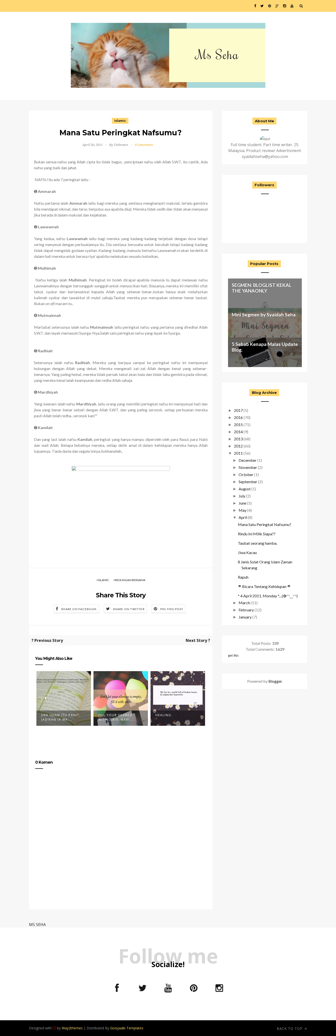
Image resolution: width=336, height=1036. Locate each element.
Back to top (290, 1028)
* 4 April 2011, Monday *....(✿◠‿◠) (268, 595)
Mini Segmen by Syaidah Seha (264, 314)
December (248, 460)
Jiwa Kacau (247, 552)
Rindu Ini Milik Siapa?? (256, 533)
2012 (238, 446)
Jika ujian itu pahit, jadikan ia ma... (61, 717)
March (244, 602)
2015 (238, 424)
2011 (238, 453)
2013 (238, 438)
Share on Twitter (129, 609)
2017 (238, 410)
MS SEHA (37, 924)
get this (233, 655)
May (242, 510)
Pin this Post (171, 609)
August (245, 488)
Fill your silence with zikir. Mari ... (116, 717)
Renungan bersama (130, 580)
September (248, 481)
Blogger (275, 681)
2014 (238, 431)
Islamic (120, 121)
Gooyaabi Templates (126, 1028)
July (242, 496)
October (246, 474)
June (242, 503)
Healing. (163, 715)
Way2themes (72, 1028)
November (248, 467)
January (245, 617)
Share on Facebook (79, 609)
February (246, 609)
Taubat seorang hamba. (257, 543)
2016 (238, 417)
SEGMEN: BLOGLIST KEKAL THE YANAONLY (261, 288)
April (243, 517)
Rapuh (243, 577)
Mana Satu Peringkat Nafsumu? (264, 524)
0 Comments (144, 145)
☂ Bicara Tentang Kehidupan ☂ (264, 586)
